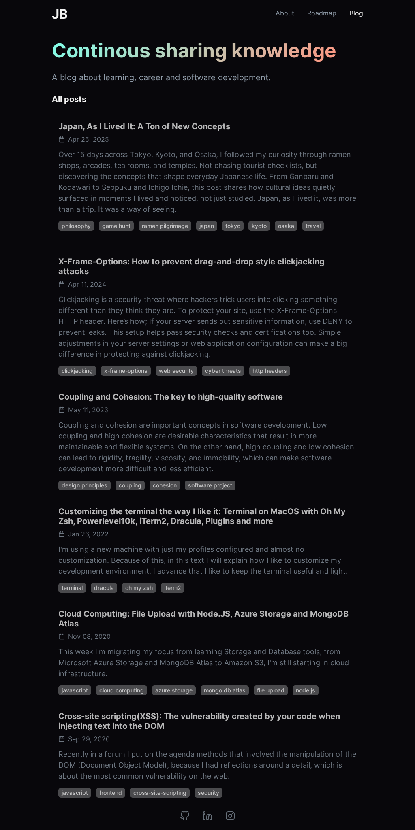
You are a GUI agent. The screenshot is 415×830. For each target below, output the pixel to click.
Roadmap (321, 13)
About (285, 13)
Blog (356, 13)
